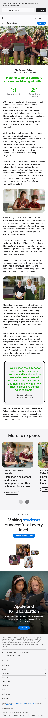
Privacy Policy (6, 715)
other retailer (32, 703)
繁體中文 (13, 708)
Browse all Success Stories (24, 536)
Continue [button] (41, 10)
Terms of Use (17, 715)
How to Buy (42, 23)
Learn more (24, 627)
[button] (18, 10)
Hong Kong (5, 708)
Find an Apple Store (20, 703)
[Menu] (45, 18)
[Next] (27, 502)
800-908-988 (10, 705)
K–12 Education (9, 23)
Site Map (40, 715)
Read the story (11, 493)
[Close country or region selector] (45, 3)
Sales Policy (26, 715)
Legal (34, 715)
